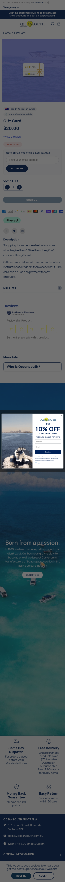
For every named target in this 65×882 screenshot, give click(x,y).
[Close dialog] (61, 415)
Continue (48, 452)
